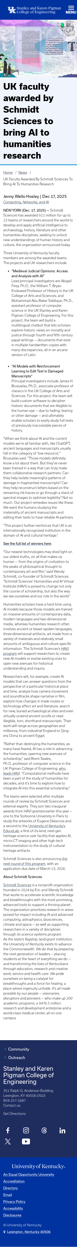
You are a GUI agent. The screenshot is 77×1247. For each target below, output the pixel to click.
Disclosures (12, 1215)
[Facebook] (8, 1131)
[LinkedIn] (62, 1131)
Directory (10, 1188)
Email (7, 1195)
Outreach (16, 1057)
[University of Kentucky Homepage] (38, 1166)
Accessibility (13, 1208)
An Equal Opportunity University (28, 1174)
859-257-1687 (14, 1100)
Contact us (11, 1105)
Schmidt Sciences (17, 885)
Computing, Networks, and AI (26, 202)
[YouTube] (26, 1142)
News (22, 172)
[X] (8, 1142)
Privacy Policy (14, 1201)
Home (8, 172)
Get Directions (14, 1113)
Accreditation (14, 1181)
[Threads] (44, 1131)
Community (18, 1049)
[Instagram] (26, 1131)
